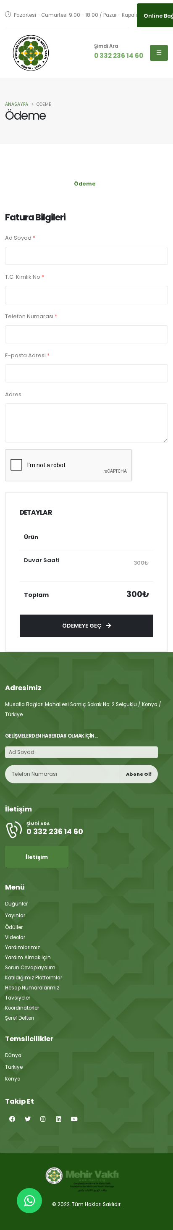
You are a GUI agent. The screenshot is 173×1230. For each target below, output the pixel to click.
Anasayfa (16, 104)
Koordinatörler (22, 1008)
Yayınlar (15, 915)
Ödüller (14, 927)
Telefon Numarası (31, 316)
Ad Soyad (20, 238)
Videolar (15, 937)
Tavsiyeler (17, 997)
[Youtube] (74, 1119)
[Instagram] (43, 1119)
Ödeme (85, 183)
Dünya (13, 1055)
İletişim (37, 857)
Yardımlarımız (22, 947)
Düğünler (16, 903)
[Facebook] (12, 1119)
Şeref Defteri (19, 1018)
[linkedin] (59, 1119)
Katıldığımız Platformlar (33, 977)
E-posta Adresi (27, 355)
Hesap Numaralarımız (32, 987)
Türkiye (14, 1067)
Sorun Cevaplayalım (30, 967)
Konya (13, 1079)
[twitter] (27, 1119)
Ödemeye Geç (82, 626)
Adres (13, 394)
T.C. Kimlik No (24, 277)
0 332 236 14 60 (118, 55)
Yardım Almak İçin (28, 957)
